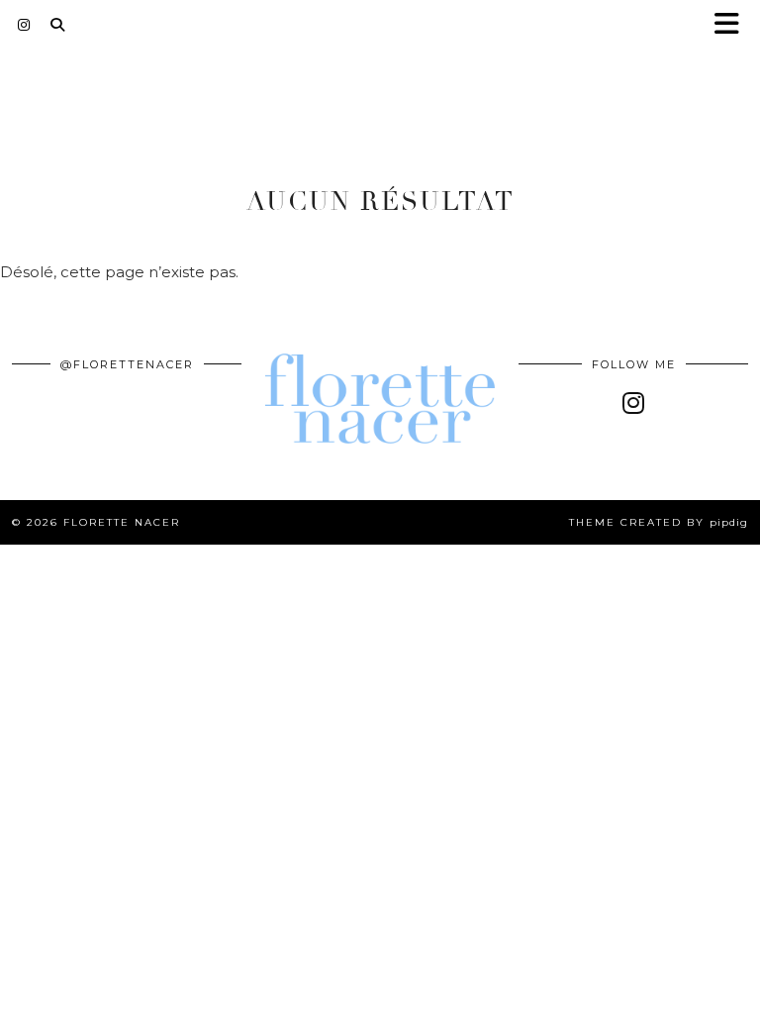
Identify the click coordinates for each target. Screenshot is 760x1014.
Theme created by (658, 522)
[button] (733, 25)
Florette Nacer (121, 522)
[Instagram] (24, 25)
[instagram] (633, 403)
